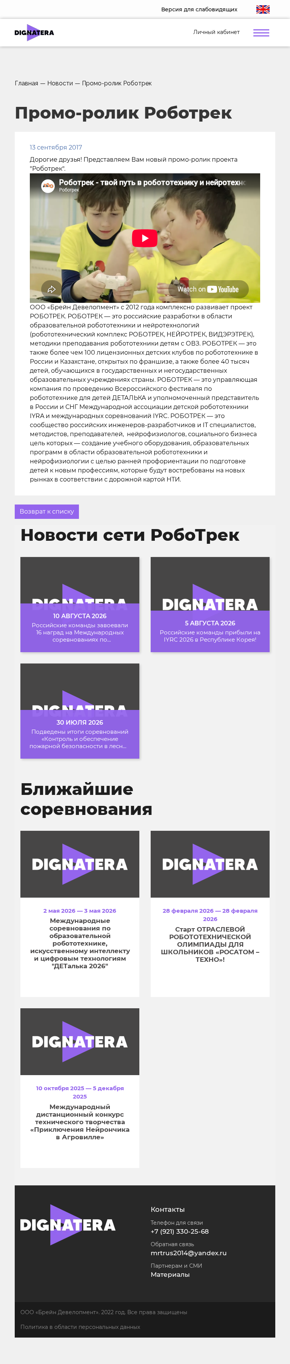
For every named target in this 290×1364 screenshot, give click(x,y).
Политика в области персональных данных (80, 1327)
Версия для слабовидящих (199, 9)
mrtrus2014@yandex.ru (189, 1253)
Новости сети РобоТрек (129, 535)
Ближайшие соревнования (86, 799)
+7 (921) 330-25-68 (180, 1231)
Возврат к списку (47, 511)
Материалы (170, 1274)
